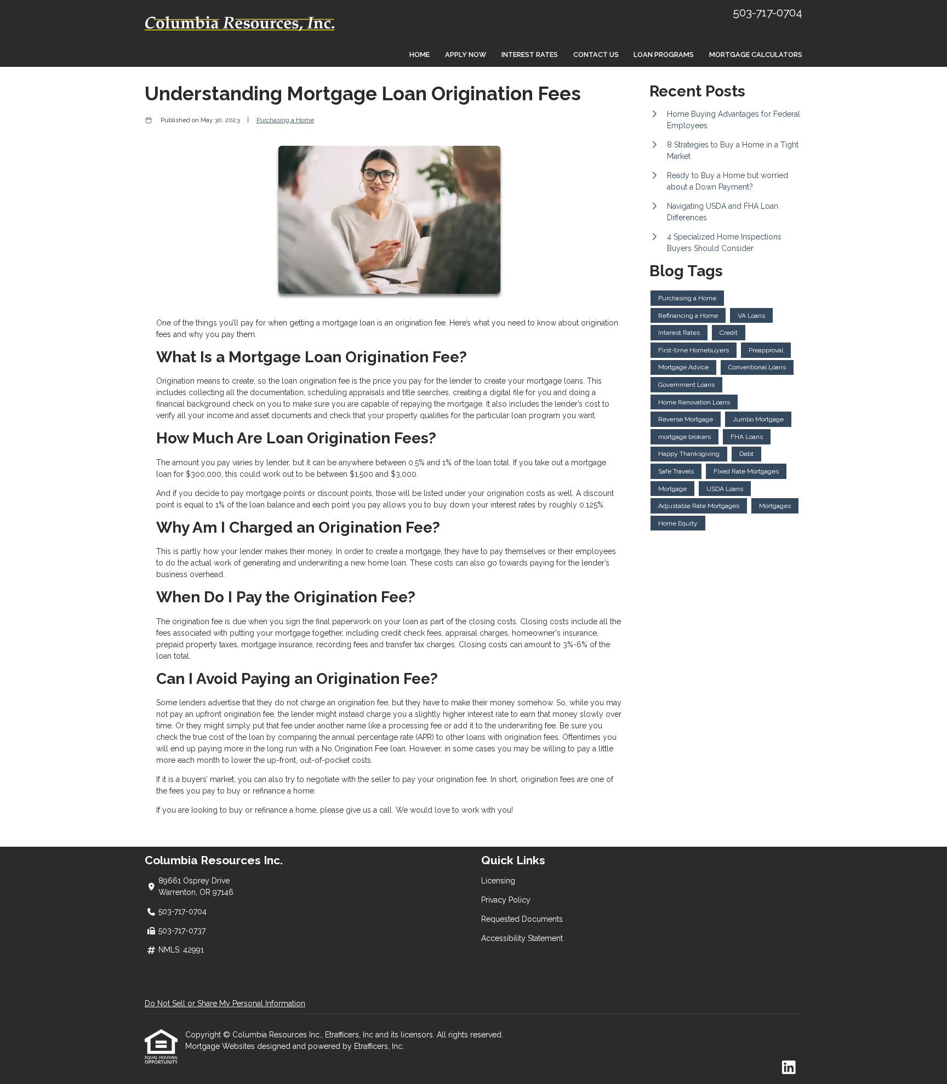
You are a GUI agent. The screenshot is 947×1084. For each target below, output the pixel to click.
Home (419, 54)
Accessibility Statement (522, 938)
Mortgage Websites (221, 1046)
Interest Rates (529, 54)
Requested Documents (522, 919)
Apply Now (465, 54)
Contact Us (596, 54)
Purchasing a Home (285, 120)
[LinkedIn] (788, 1068)
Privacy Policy (505, 899)
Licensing (498, 880)
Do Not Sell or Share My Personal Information (225, 1003)
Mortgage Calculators (755, 54)
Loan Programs (664, 54)
